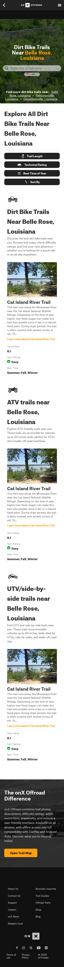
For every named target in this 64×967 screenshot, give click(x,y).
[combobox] (35, 68)
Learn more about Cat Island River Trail (32, 319)
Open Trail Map (21, 853)
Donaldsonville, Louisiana (40, 99)
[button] (32, 156)
